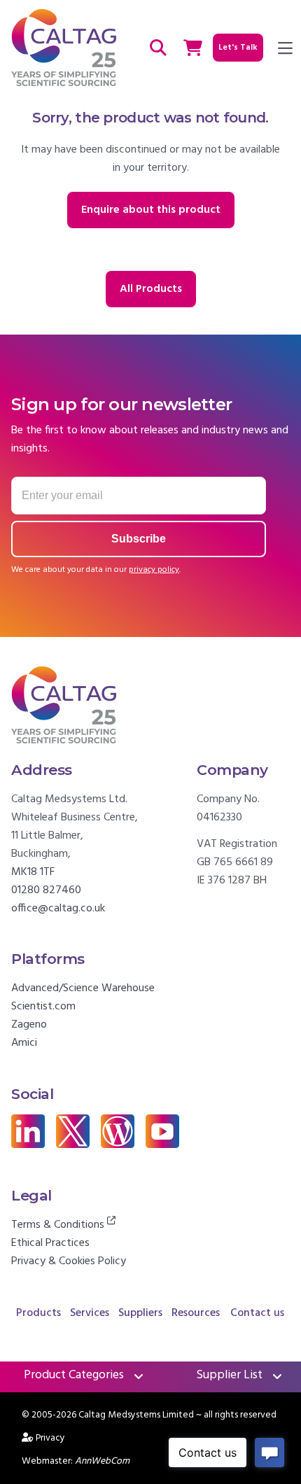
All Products (151, 289)
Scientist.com (43, 1006)
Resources (196, 1313)
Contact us (257, 1313)
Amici (24, 1043)
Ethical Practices (50, 1243)
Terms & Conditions (59, 1225)
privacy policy (154, 570)
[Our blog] (117, 1145)
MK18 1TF (33, 872)
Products (38, 1313)
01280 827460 (46, 890)
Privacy (50, 1438)
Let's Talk (238, 48)
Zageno (29, 1025)
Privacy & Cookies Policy (68, 1261)
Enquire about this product (150, 210)
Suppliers (140, 1313)
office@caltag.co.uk (58, 908)
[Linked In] (28, 1145)
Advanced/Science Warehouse (83, 988)
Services (89, 1313)
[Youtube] (162, 1145)
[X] (73, 1145)
